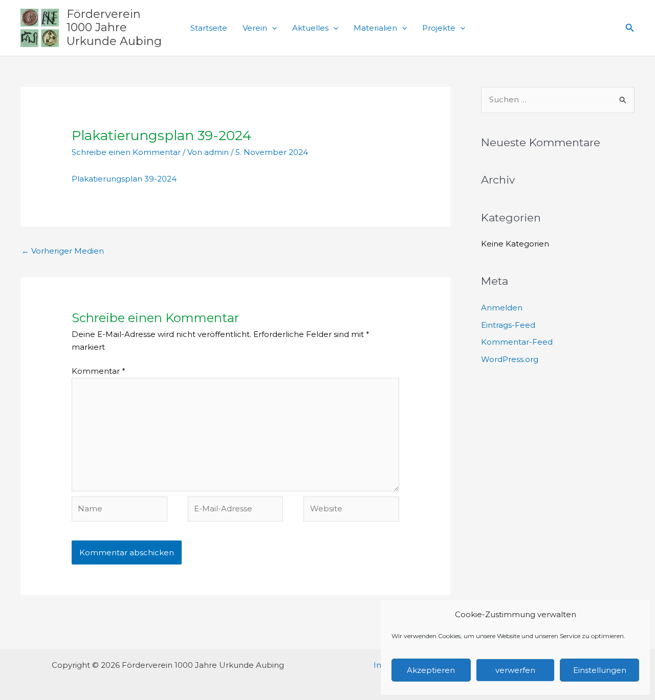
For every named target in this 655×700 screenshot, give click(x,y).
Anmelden (501, 307)
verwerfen (515, 670)
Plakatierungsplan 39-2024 (124, 179)
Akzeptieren (431, 670)
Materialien (375, 28)
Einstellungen (599, 670)
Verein (255, 28)
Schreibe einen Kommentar (126, 152)
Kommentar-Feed (517, 342)
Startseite (208, 28)
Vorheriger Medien (62, 251)
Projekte (438, 28)
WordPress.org (509, 359)
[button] (272, 28)
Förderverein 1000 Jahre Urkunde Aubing (114, 27)
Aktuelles (310, 28)
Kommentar (98, 371)
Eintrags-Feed (508, 325)
